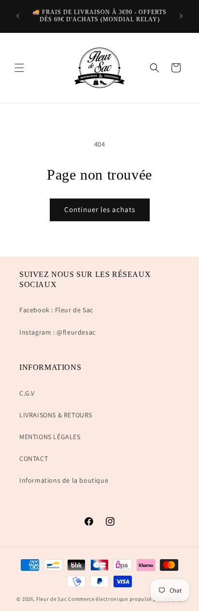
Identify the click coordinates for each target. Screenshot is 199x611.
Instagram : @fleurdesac (57, 332)
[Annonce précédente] (17, 16)
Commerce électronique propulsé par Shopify (125, 599)
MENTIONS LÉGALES (50, 436)
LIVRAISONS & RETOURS (55, 415)
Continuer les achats (99, 209)
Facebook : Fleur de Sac (56, 310)
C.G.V (27, 393)
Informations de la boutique (63, 480)
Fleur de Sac (51, 599)
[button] (19, 67)
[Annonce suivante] (181, 16)
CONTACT (33, 458)
